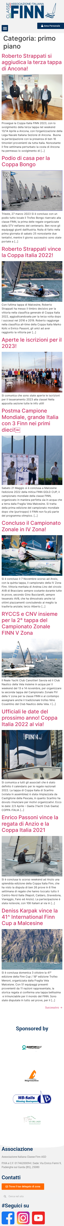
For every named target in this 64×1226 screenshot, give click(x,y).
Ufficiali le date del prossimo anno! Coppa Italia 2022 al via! (29, 717)
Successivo (53, 1007)
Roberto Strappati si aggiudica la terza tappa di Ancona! (32, 62)
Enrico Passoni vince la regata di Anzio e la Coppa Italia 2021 (30, 823)
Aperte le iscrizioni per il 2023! (32, 343)
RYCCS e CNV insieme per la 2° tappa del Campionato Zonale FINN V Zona (30, 623)
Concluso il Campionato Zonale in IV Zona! (31, 526)
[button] (5, 28)
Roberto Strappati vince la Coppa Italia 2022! (31, 252)
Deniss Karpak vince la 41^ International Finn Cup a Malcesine (30, 916)
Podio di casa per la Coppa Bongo (26, 161)
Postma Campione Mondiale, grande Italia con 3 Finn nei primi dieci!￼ (30, 420)
